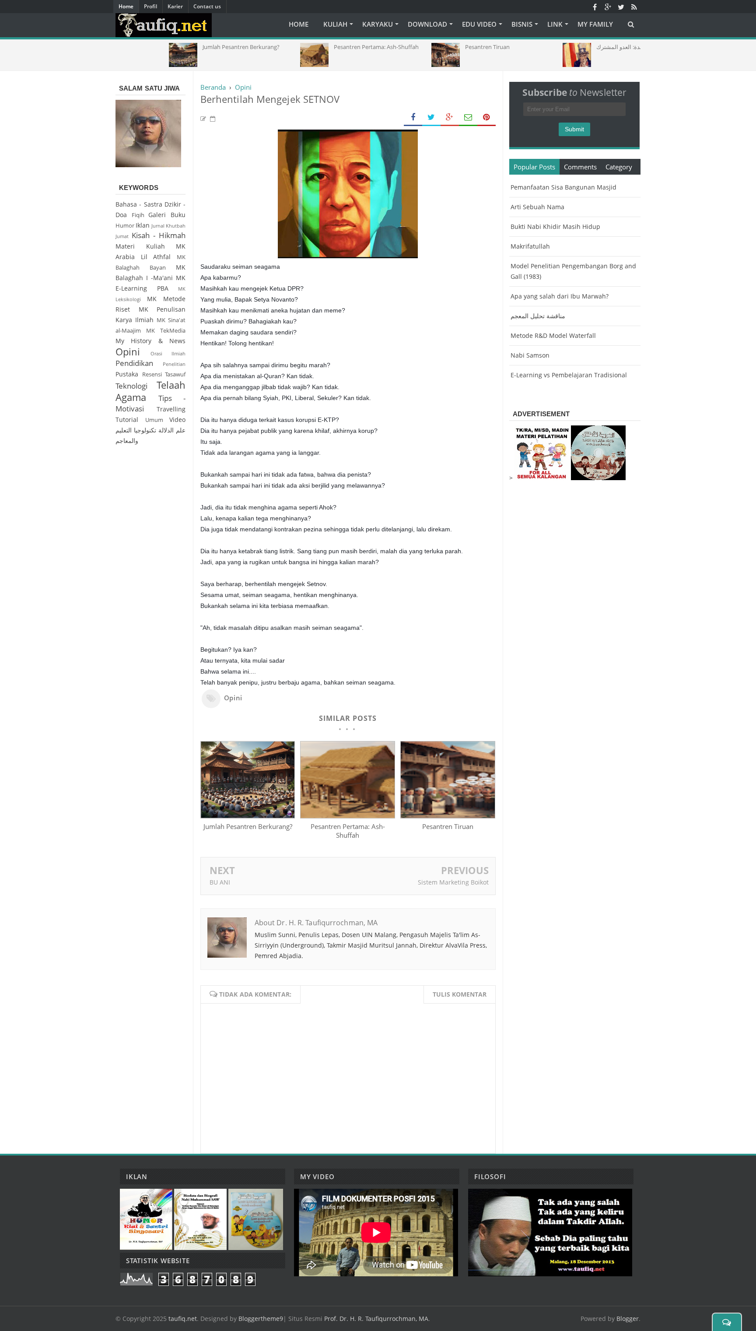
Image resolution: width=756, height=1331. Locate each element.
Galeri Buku (167, 215)
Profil (150, 6)
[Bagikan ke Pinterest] (486, 117)
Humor (125, 225)
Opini (233, 697)
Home (126, 6)
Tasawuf (175, 374)
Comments (580, 166)
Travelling (171, 409)
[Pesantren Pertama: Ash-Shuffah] (347, 816)
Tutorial (127, 419)
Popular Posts (534, 166)
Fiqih (138, 215)
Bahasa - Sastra (139, 204)
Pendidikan (134, 363)
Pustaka (127, 374)
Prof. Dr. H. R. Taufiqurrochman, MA (376, 1318)
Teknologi (131, 386)
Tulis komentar (459, 994)
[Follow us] (620, 6)
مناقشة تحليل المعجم (538, 316)
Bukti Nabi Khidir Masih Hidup (555, 226)
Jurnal (157, 225)
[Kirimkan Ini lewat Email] (468, 117)
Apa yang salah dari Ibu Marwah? (560, 296)
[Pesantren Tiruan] (447, 816)
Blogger (627, 1318)
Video (177, 419)
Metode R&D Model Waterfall (553, 335)
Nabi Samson (530, 355)
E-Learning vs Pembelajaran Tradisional (569, 375)
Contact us (207, 6)
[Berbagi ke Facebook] (413, 117)
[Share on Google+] (450, 117)
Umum (154, 420)
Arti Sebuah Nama (537, 207)
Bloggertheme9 (260, 1318)
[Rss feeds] (633, 6)
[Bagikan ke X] (431, 117)
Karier (175, 6)
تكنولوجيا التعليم (136, 430)
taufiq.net (182, 1318)
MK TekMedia (166, 330)
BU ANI (220, 882)
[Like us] (594, 6)
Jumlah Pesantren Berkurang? (247, 826)
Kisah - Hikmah (159, 235)
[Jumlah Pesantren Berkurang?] (247, 816)
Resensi (152, 374)
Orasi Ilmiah (168, 353)
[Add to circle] (607, 6)
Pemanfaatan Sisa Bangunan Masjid (563, 187)
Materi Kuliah (140, 246)
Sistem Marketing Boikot (453, 882)
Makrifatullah (530, 246)
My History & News (151, 341)
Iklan (143, 225)
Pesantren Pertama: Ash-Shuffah (348, 830)
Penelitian (174, 364)
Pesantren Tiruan (447, 826)
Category (619, 166)
